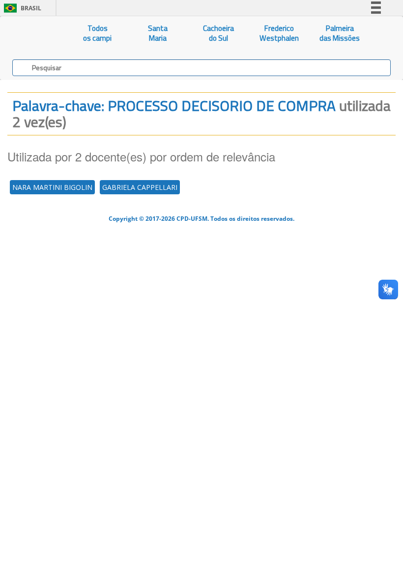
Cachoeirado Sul (218, 33)
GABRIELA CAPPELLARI (139, 187)
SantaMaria (158, 33)
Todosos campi (97, 33)
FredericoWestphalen (279, 33)
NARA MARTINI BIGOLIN (52, 187)
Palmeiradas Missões (339, 33)
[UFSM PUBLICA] (33, 33)
